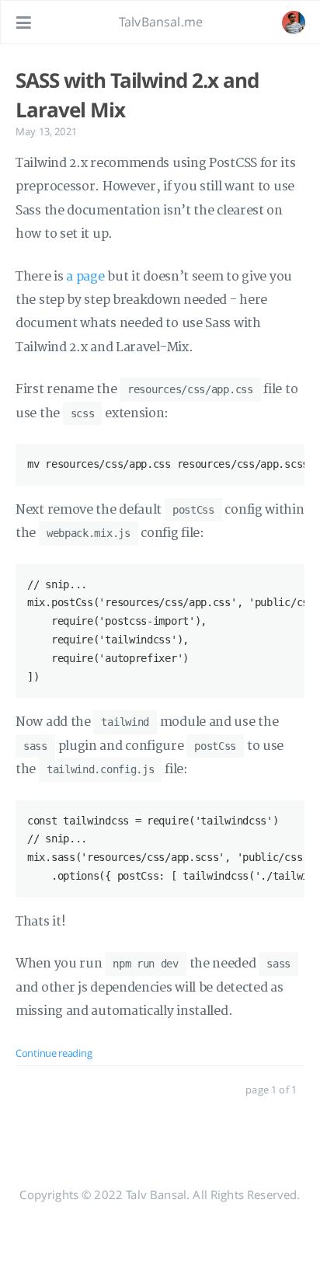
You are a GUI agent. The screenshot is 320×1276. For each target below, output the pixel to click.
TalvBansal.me (161, 21)
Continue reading (54, 1053)
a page (85, 276)
